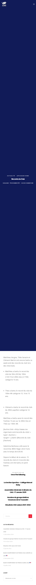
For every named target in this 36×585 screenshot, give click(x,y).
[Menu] (33, 4)
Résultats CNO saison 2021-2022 (12, 546)
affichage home (23, 176)
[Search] (30, 516)
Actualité (11, 176)
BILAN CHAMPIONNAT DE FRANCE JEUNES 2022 (16, 563)
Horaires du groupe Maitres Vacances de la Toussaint (17, 539)
